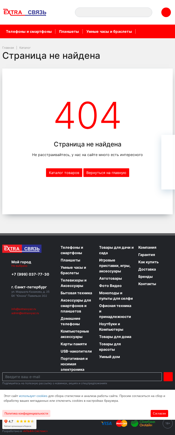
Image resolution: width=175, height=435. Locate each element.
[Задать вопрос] (168, 182)
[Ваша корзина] (168, 141)
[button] (62, 12)
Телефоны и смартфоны (29, 31)
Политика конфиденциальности (26, 413)
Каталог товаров (64, 172)
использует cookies (33, 396)
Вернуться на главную (106, 172)
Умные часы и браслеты (109, 31)
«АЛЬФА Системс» (35, 431)
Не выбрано (19, 265)
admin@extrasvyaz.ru (25, 313)
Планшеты (69, 31)
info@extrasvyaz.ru (23, 309)
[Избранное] (168, 155)
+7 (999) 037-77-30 (30, 274)
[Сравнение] (168, 169)
